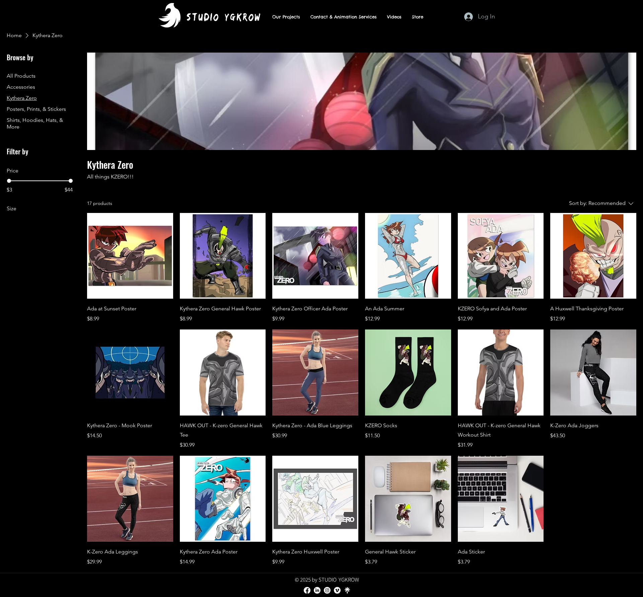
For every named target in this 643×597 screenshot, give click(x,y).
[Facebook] (307, 590)
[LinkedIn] (317, 590)
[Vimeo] (337, 590)
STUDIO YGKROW (223, 17)
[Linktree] (347, 590)
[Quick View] (130, 256)
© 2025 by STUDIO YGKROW (327, 579)
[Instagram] (327, 590)
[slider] (9, 181)
